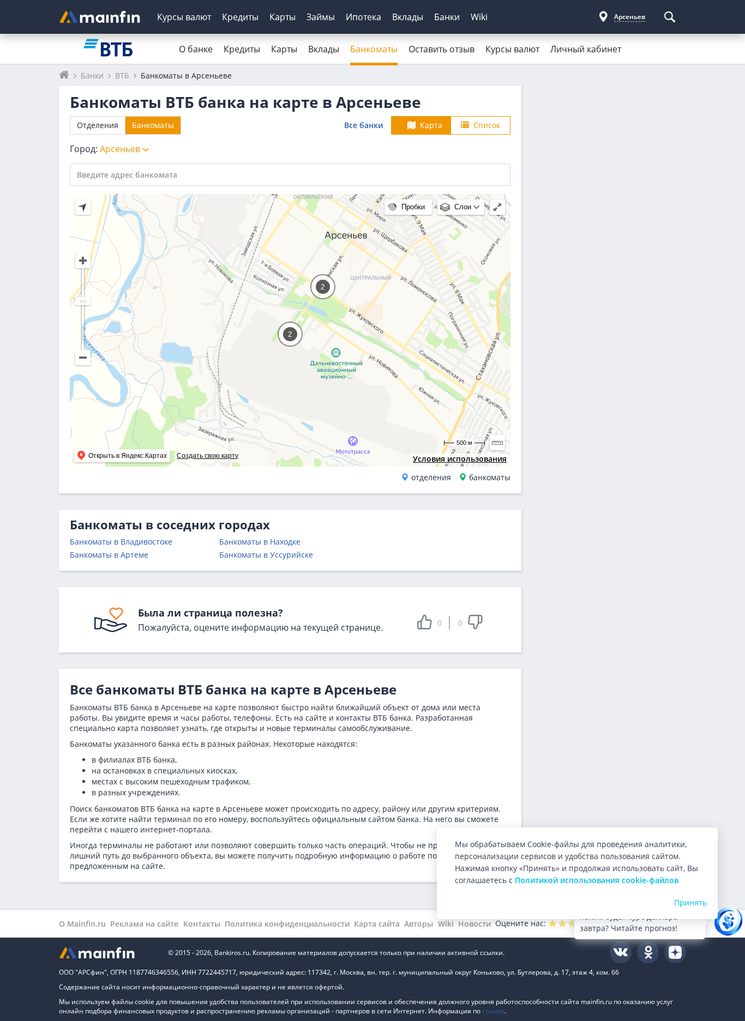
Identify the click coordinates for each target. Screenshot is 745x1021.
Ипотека (363, 17)
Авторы (418, 924)
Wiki (479, 17)
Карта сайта (377, 924)
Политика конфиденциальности (287, 924)
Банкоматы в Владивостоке (121, 541)
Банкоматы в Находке (260, 541)
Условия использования (460, 459)
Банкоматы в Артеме (109, 554)
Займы (321, 17)
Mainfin (108, 953)
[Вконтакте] (621, 952)
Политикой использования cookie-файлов (596, 880)
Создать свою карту (207, 456)
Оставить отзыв (441, 49)
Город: (106, 149)
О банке (196, 49)
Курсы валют (184, 17)
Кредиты (240, 17)
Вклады (407, 17)
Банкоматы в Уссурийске (266, 554)
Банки (447, 17)
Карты (282, 17)
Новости (474, 924)
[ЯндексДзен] (675, 952)
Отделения (97, 125)
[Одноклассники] (648, 952)
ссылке (493, 1011)
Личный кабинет (585, 49)
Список (486, 125)
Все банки (363, 125)
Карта (431, 125)
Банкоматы (374, 49)
